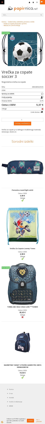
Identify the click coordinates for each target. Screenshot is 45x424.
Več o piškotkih (39, 420)
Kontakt (11, 398)
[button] (40, 50)
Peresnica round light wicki (22, 190)
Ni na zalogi (5, 33)
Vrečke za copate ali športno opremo (15, 24)
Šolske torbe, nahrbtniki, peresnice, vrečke (21, 22)
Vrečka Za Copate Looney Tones (22, 248)
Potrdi (30, 421)
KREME (11, 406)
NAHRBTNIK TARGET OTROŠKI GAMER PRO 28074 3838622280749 (22, 366)
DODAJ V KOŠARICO (22, 123)
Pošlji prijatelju (7, 97)
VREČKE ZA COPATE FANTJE (11, 25)
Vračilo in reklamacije (15, 402)
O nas (11, 393)
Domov (4, 22)
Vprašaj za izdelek (8, 94)
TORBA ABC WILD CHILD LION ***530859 (22, 307)
